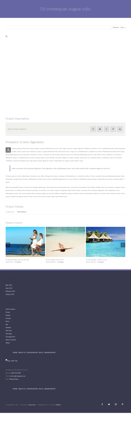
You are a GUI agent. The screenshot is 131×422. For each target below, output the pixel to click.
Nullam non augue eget (22, 242)
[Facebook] (93, 129)
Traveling (9, 333)
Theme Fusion (32, 405)
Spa (7, 324)
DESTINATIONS (32, 352)
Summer (8, 327)
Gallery (29, 242)
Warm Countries (11, 340)
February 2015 (10, 291)
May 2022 (9, 285)
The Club (9, 330)
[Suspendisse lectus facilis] (105, 242)
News (7, 321)
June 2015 (9, 288)
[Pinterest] (113, 129)
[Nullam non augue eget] (25, 242)
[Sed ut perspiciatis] (65, 242)
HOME (15, 352)
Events (8, 312)
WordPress (58, 405)
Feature (8, 315)
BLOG (41, 352)
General (8, 318)
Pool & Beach (21, 212)
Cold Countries (10, 309)
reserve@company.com (17, 376)
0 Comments (20, 262)
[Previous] (8, 245)
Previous (116, 27)
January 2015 (10, 294)
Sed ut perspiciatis (62, 242)
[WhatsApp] (106, 129)
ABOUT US (22, 352)
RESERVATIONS (49, 352)
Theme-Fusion (14, 379)
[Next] (123, 245)
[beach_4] (65, 72)
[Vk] (119, 129)
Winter (8, 343)
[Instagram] (116, 404)
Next (122, 27)
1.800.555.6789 (15, 373)
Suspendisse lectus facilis (102, 242)
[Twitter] (100, 129)
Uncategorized (10, 336)
